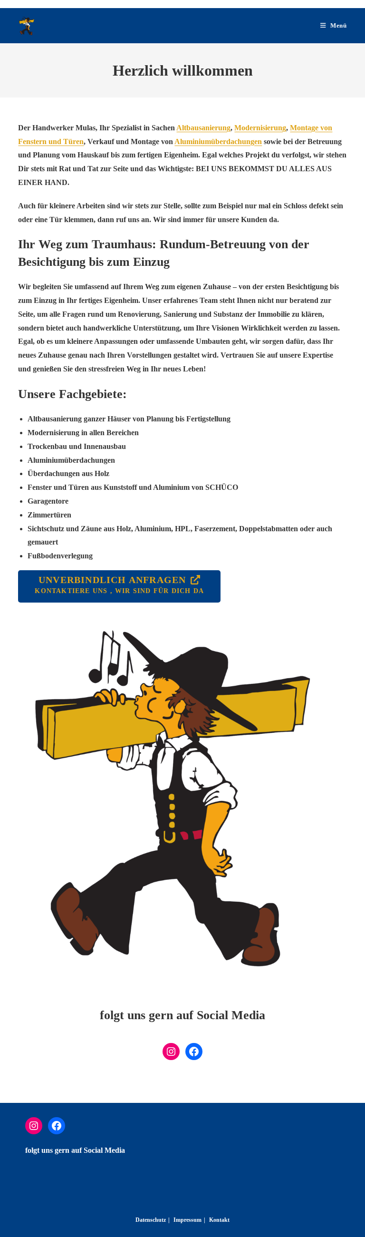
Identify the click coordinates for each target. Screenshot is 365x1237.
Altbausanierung (203, 128)
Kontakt (219, 1220)
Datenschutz (150, 1220)
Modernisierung (260, 128)
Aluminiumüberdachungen (218, 141)
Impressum (187, 1220)
